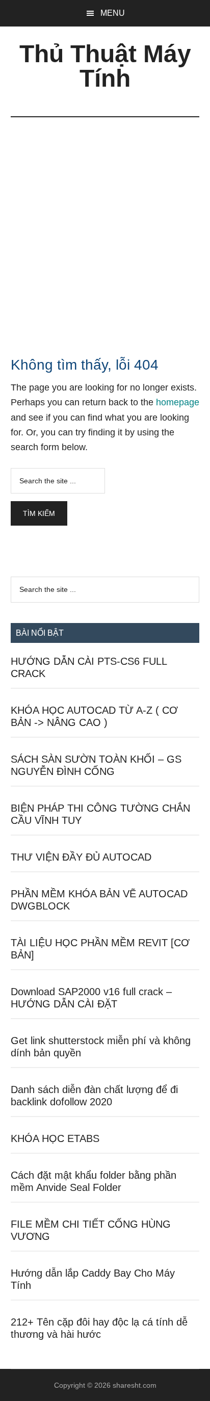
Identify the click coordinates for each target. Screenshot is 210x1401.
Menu (112, 13)
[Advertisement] (105, 227)
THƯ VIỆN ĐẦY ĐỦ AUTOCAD (81, 857)
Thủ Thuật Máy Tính (105, 66)
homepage (177, 402)
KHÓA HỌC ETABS (55, 1138)
